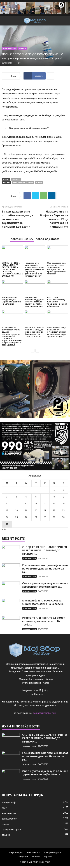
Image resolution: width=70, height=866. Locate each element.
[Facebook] (27, 195)
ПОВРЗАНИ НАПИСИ (22, 239)
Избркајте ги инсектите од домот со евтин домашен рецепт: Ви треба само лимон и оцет (35, 301)
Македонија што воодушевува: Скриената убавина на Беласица (11, 300)
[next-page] (37, 351)
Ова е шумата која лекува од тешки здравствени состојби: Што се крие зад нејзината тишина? (56, 268)
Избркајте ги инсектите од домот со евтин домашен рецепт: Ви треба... (43, 621)
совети (22, 48)
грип (30, 182)
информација (9, 802)
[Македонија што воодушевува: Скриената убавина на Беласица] (12, 288)
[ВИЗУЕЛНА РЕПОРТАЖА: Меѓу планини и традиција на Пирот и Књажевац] (57, 288)
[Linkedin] (51, 195)
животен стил (9, 48)
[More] (50, 76)
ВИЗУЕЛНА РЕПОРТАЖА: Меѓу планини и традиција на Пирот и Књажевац (57, 301)
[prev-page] (33, 351)
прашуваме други (11, 829)
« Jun (4, 529)
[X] (35, 195)
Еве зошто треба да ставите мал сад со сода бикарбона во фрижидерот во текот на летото (34, 331)
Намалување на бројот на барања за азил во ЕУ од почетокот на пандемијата (54, 219)
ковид (39, 182)
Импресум (23, 856)
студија (6, 835)
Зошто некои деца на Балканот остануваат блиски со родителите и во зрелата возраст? (57, 331)
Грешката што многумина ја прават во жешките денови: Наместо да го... (45, 568)
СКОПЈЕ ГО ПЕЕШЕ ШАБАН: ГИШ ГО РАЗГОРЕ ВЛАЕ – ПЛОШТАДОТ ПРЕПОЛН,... (44, 550)
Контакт (36, 856)
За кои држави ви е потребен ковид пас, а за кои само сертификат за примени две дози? (17, 219)
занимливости (9, 818)
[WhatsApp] (43, 195)
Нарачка (48, 856)
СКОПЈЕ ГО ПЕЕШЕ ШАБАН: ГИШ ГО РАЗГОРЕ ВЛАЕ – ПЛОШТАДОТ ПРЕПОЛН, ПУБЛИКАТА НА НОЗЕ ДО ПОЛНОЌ (12, 269)
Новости (16, 179)
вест (4, 808)
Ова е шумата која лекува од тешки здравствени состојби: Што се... (45, 585)
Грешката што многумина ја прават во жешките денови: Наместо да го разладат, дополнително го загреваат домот (34, 269)
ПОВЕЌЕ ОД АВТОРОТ (47, 239)
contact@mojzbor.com (44, 713)
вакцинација (19, 182)
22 (54, 510)
